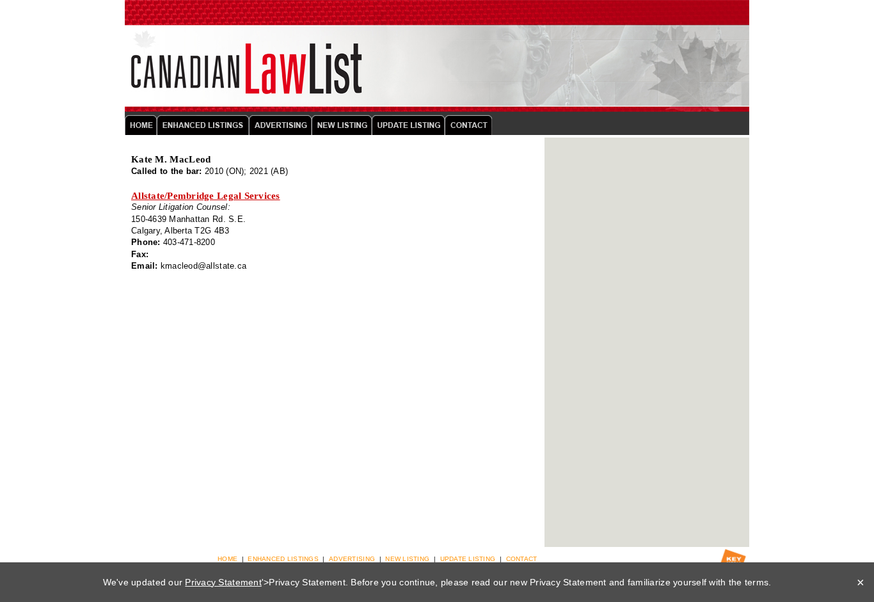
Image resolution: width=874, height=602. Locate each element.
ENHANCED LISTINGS (283, 558)
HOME (227, 558)
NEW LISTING (407, 558)
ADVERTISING (352, 558)
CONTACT (521, 558)
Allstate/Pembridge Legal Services (205, 196)
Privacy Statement (223, 582)
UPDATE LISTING (468, 558)
